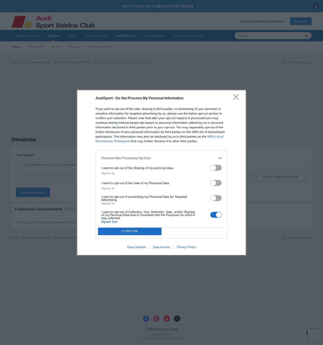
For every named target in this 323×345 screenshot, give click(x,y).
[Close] (237, 98)
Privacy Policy (186, 247)
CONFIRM (130, 231)
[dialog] (161, 172)
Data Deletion (136, 247)
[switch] (216, 168)
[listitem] (161, 158)
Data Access (161, 247)
